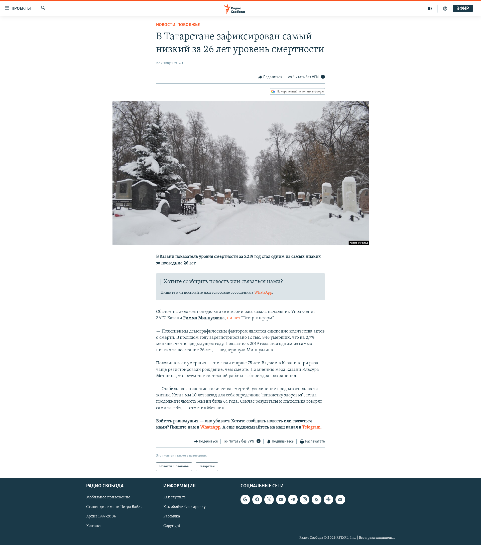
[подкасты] (445, 8)
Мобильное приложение (108, 497)
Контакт (93, 526)
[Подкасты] (328, 499)
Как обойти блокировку (184, 507)
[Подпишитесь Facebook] (257, 499)
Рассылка (171, 516)
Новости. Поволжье (178, 25)
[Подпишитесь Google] (245, 499)
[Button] (270, 77)
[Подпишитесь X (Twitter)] (269, 499)
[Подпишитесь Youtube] (281, 499)
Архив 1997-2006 (101, 516)
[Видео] (430, 8)
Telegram (311, 427)
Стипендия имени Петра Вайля (114, 507)
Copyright (171, 526)
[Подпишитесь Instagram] (304, 499)
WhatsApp (263, 293)
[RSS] (316, 499)
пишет (234, 318)
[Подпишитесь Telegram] (293, 499)
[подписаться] (340, 499)
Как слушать (174, 497)
